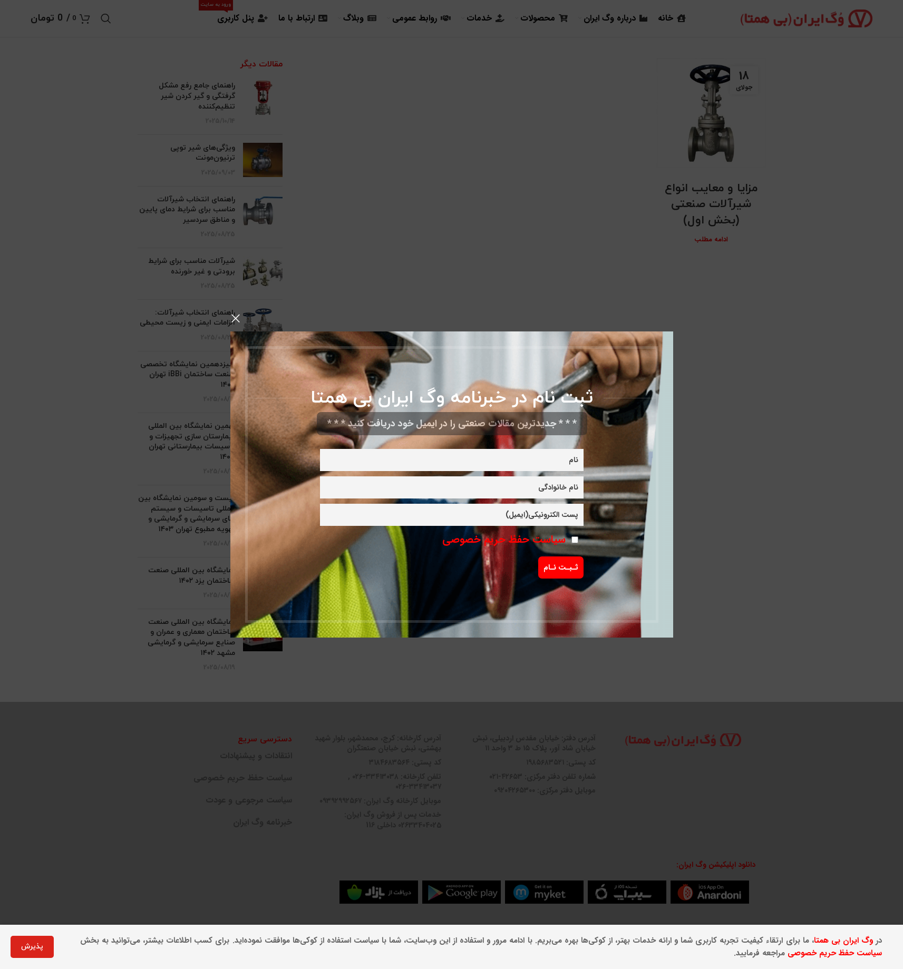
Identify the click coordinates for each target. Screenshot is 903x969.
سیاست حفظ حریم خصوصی (504, 539)
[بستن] (235, 318)
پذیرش (32, 947)
